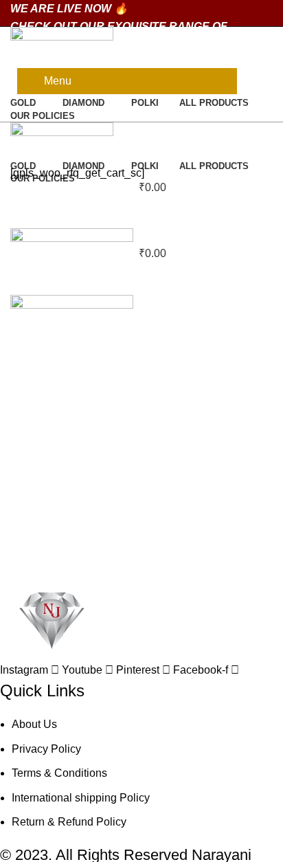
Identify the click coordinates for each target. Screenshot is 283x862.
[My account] (141, 132)
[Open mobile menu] (141, 281)
